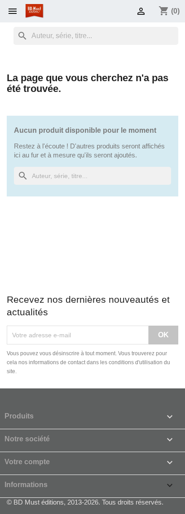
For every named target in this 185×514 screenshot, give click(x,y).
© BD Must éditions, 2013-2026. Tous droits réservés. (85, 502)
